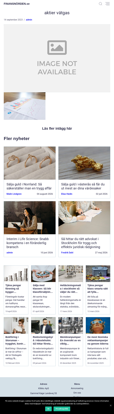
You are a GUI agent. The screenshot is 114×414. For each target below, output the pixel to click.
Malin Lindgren (14, 194)
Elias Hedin (66, 194)
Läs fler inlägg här (57, 128)
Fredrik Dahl (67, 252)
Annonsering (77, 388)
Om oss (77, 392)
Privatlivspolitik (62, 409)
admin (29, 19)
